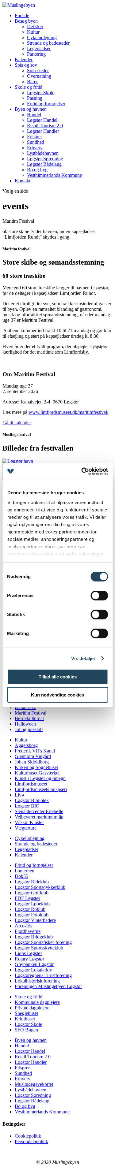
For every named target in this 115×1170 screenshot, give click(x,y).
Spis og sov (26, 65)
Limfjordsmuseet (31, 783)
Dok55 (21, 876)
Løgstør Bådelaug (44, 164)
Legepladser (39, 48)
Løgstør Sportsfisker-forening (43, 942)
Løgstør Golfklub (31, 892)
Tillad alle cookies (58, 676)
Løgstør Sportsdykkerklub (40, 887)
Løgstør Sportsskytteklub (39, 947)
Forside (22, 15)
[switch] (99, 595)
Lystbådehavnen (43, 153)
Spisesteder (38, 70)
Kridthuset (25, 1018)
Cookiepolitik (28, 1135)
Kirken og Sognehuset (36, 767)
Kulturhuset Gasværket (37, 772)
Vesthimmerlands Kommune (54, 175)
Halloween (25, 723)
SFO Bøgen (26, 1029)
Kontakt (22, 180)
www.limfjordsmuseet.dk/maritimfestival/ (68, 412)
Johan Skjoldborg (32, 761)
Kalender (24, 59)
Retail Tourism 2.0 (45, 125)
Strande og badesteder (48, 43)
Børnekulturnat (29, 718)
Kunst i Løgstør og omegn (40, 778)
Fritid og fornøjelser (46, 103)
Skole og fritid (28, 87)
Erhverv (35, 147)
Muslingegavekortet (34, 1084)
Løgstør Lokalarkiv (33, 969)
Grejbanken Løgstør (34, 964)
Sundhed (35, 142)
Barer (32, 81)
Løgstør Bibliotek (32, 800)
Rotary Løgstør (29, 958)
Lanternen (24, 870)
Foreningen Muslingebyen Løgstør (48, 986)
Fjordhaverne (27, 931)
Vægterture (25, 827)
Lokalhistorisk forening (37, 980)
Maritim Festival (30, 712)
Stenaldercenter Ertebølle (39, 811)
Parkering (36, 54)
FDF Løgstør (27, 898)
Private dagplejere (32, 1007)
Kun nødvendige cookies (57, 694)
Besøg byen (26, 21)
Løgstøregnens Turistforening (43, 975)
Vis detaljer (83, 658)
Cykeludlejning (42, 37)
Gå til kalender (16, 422)
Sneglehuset (26, 1013)
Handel (34, 114)
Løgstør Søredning (45, 158)
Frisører (34, 136)
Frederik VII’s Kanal (35, 750)
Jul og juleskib (29, 729)
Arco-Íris (23, 925)
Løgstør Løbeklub (32, 903)
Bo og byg (37, 169)
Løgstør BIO (27, 805)
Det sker (35, 26)
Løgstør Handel (42, 120)
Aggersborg (26, 745)
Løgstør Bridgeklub (34, 936)
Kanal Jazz (25, 707)
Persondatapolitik (31, 1141)
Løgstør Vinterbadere (35, 920)
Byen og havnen (31, 109)
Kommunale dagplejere (37, 1002)
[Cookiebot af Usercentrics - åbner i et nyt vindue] (82, 471)
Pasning (34, 98)
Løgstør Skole (40, 92)
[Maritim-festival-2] (17, 461)
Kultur (33, 32)
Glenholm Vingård (33, 756)
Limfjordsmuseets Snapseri (41, 789)
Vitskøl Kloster (29, 822)
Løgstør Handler (43, 131)
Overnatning (39, 76)
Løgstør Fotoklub (31, 914)
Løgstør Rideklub (32, 881)
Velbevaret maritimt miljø (39, 816)
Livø (19, 794)
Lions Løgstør (28, 953)
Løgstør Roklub (30, 909)
